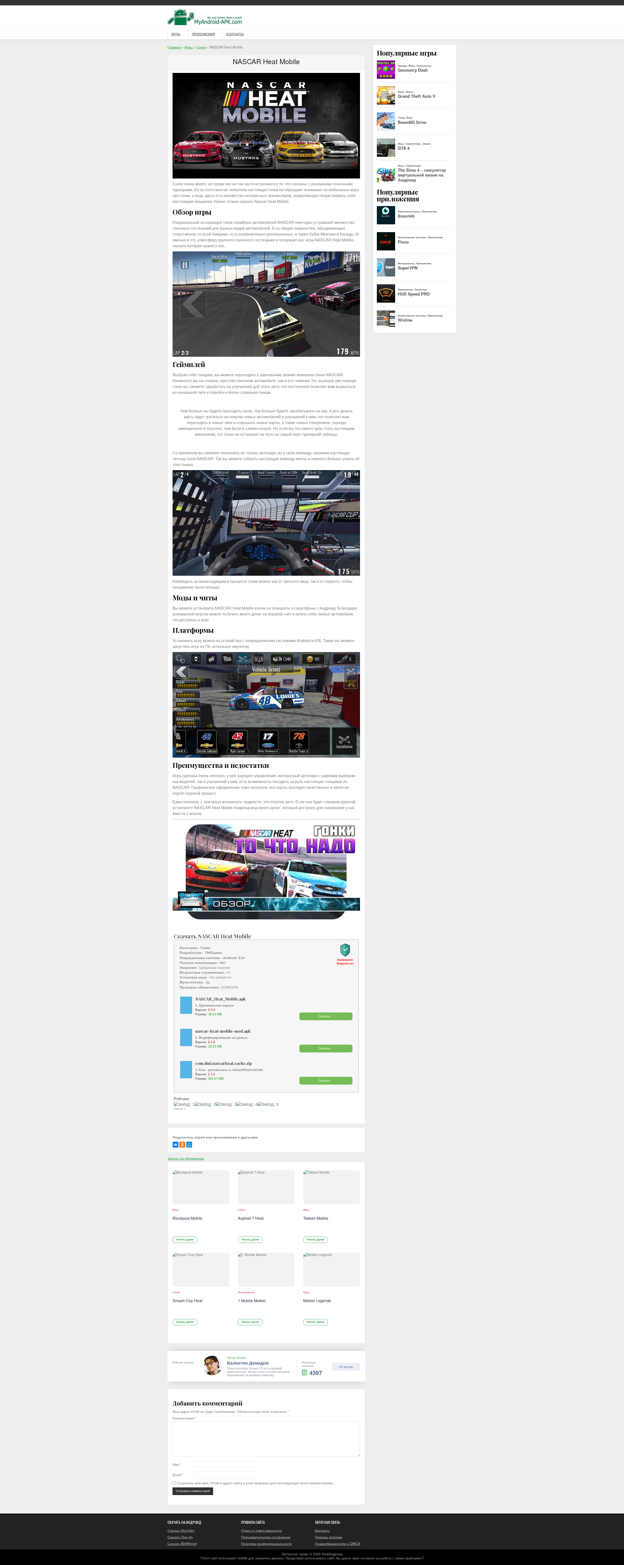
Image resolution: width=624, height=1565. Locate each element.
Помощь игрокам (328, 1537)
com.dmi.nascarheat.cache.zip (223, 1063)
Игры (175, 34)
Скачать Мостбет (181, 1530)
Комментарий (185, 1418)
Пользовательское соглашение (266, 1537)
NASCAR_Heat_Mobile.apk (220, 998)
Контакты (235, 34)
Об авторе (346, 1367)
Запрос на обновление (185, 1158)
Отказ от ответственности (261, 1530)
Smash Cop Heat (187, 1300)
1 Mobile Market (251, 1300)
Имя (177, 1464)
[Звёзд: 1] (184, 1104)
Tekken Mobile (315, 1218)
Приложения (203, 34)
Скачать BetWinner (182, 1543)
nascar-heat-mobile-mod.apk (223, 1031)
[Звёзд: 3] (226, 1104)
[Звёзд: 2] (205, 1104)
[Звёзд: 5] (268, 1104)
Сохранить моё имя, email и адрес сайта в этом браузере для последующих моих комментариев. (255, 1483)
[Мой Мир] (189, 1145)
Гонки (241, 1209)
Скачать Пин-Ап (180, 1537)
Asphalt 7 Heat (250, 1218)
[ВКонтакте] (175, 1145)
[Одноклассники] (182, 1145)
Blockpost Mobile (187, 1218)
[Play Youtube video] (266, 871)
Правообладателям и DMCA (337, 1543)
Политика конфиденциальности (266, 1543)
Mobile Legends (317, 1300)
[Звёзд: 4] (247, 1104)
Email (178, 1475)
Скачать (325, 1016)
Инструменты (246, 1292)
